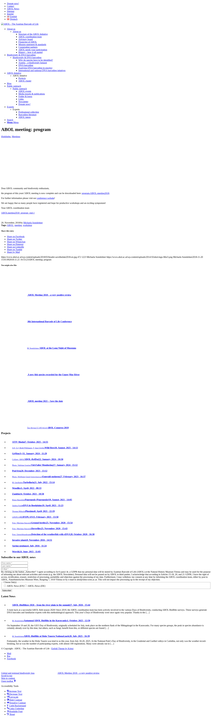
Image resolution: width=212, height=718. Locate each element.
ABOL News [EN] (15, 586)
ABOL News (13, 9)
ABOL (10, 225)
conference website (45, 198)
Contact (10, 6)
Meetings (16, 136)
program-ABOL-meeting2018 (95, 193)
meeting (18, 225)
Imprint (10, 14)
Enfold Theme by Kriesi (62, 648)
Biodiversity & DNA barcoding (27, 57)
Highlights (6, 136)
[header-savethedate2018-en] (62, 183)
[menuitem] (109, 3)
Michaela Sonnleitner (33, 222)
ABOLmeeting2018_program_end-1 (18, 213)
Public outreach (20, 88)
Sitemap (10, 11)
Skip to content (8, 678)
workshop (27, 225)
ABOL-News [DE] (36, 586)
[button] (8, 681)
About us (17, 31)
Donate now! (13, 3)
